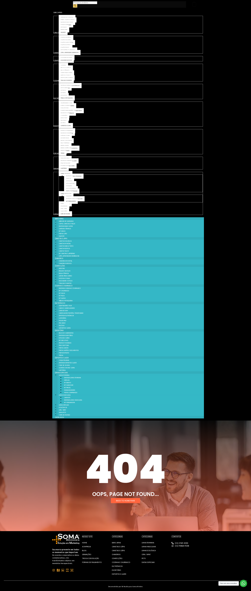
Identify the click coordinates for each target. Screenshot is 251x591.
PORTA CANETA (63, 348)
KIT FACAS (62, 293)
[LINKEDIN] (62, 570)
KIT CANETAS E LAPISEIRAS (67, 253)
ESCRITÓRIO (59, 330)
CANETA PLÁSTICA (64, 248)
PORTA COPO (63, 234)
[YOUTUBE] (67, 570)
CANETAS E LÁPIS (61, 238)
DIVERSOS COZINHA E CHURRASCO (70, 288)
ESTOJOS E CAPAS (64, 338)
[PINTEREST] (72, 570)
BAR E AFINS (59, 219)
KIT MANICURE (68, 385)
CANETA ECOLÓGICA (65, 241)
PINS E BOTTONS (64, 345)
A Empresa (86, 547)
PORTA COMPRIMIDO (70, 392)
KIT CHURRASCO (64, 291)
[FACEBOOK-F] (58, 570)
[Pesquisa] (75, 6)
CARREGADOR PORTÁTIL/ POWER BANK (71, 313)
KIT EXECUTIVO (63, 340)
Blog (84, 550)
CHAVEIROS (59, 258)
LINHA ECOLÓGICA (149, 550)
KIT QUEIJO (62, 298)
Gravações (86, 554)
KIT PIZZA (61, 296)
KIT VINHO (62, 231)
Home (84, 543)
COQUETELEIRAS (64, 360)
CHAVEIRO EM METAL (65, 261)
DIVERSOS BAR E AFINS (66, 226)
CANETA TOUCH (64, 251)
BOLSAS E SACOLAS (64, 271)
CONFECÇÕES (60, 266)
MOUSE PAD (62, 320)
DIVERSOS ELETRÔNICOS (66, 315)
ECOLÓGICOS (63, 407)
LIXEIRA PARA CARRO (65, 276)
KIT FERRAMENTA (69, 402)
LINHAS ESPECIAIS (61, 373)
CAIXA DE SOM (63, 311)
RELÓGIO (61, 325)
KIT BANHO (67, 383)
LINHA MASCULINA (65, 395)
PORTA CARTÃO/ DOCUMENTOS (69, 350)
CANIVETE (67, 397)
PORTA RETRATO (64, 353)
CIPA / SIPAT (62, 410)
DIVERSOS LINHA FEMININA (72, 378)
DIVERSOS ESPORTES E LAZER (68, 363)
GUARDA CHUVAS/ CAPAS (67, 368)
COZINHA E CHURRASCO (63, 286)
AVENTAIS (62, 268)
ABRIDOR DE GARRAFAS (66, 221)
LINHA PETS (62, 412)
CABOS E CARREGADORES (67, 308)
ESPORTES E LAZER (62, 358)
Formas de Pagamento (92, 562)
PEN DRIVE (62, 323)
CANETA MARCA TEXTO (66, 246)
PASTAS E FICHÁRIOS (65, 343)
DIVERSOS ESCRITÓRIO (66, 335)
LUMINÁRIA (62, 318)
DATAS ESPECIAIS (64, 405)
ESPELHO (67, 380)
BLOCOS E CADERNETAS (66, 333)
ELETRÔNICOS (60, 303)
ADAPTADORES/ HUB (65, 306)
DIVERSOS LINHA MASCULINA (73, 400)
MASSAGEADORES (69, 390)
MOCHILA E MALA (64, 278)
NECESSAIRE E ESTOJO (65, 281)
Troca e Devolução (90, 558)
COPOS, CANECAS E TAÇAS (67, 224)
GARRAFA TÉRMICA (65, 229)
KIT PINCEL (67, 388)
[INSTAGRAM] (53, 570)
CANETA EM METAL (65, 243)
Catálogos (59, 417)
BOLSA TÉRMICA (64, 273)
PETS (144, 558)
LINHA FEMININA (64, 375)
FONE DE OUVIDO (64, 365)
